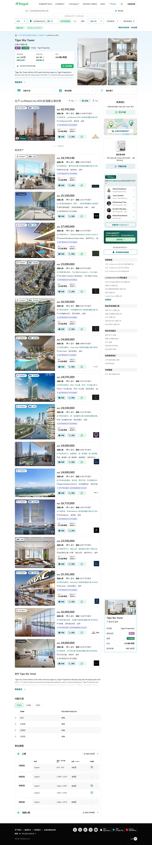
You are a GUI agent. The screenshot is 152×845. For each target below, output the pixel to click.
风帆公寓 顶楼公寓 (111, 285)
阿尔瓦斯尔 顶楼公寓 (112, 324)
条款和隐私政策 (50, 830)
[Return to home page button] (22, 4)
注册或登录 (131, 4)
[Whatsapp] (81, 136)
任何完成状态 (65, 21)
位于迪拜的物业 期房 (112, 360)
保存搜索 (134, 27)
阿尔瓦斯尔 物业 (110, 349)
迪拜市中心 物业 (110, 335)
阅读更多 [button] (18, 689)
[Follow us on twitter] (80, 830)
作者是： (40, 48)
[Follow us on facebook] (75, 830)
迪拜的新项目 (110, 363)
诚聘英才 (28, 830)
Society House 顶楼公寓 (113, 296)
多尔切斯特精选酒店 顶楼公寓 (115, 289)
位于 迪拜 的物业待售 (112, 374)
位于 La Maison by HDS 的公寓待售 (117, 268)
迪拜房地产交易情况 (90, 4)
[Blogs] (112, 4)
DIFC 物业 (108, 342)
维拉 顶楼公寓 (110, 292)
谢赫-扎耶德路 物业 (112, 339)
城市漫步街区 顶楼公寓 (113, 321)
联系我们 (37, 830)
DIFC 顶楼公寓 (110, 317)
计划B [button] (28, 705)
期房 (82, 21)
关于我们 (18, 830)
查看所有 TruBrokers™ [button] (120, 225)
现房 (75, 21)
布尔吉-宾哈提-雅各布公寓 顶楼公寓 (117, 282)
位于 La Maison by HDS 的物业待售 (117, 271)
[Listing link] (58, 123)
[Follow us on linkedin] (85, 830)
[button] (21, 21)
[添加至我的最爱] (52, 138)
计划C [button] (38, 705)
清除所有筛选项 (123, 27)
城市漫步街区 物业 (111, 346)
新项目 (102, 4)
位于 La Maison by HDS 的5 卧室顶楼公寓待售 (120, 264)
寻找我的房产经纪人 (46, 4)
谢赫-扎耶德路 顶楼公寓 (113, 314)
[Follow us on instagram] (91, 830)
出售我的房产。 (60, 4)
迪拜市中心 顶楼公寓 (112, 310)
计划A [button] (19, 705)
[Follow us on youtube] (96, 830)
